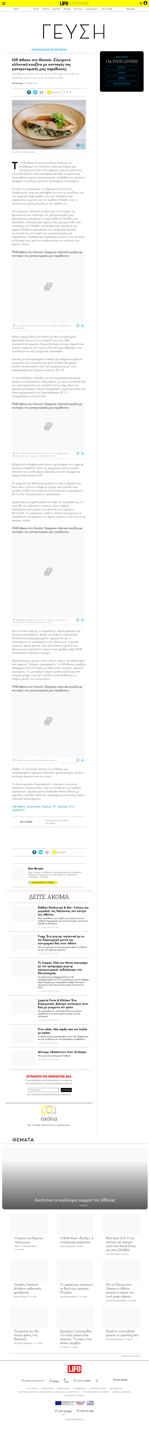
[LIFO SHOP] (120, 1380)
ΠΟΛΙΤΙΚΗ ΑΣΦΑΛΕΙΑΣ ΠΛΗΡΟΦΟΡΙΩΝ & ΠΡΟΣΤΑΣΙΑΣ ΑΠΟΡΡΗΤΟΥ (48, 1392)
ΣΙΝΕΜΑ (45, 9)
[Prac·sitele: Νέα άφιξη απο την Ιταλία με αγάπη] (24, 1035)
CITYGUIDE (79, 3)
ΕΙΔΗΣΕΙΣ (122, 67)
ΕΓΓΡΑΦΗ (66, 1090)
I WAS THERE (106, 9)
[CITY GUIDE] (83, 1380)
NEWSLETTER (63, 1388)
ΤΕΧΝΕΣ (67, 9)
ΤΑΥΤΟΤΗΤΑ (32, 1388)
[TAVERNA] (102, 1380)
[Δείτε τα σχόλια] (49, 93)
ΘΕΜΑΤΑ (121, 73)
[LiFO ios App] (85, 1412)
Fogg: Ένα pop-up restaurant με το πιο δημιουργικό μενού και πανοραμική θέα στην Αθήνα (61, 939)
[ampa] (54, 1380)
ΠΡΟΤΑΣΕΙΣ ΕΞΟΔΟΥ (122, 84)
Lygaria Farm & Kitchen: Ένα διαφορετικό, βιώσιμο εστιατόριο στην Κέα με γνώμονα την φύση (63, 1003)
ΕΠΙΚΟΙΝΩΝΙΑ (47, 1388)
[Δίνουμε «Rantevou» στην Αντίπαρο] (24, 1058)
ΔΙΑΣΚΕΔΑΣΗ (91, 9)
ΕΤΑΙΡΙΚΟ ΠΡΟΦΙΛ (98, 1388)
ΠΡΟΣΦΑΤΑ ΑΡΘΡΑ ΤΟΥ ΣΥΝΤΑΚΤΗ (43, 883)
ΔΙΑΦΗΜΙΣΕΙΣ (79, 1388)
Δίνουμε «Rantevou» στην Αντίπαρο (62, 1052)
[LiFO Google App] (63, 1412)
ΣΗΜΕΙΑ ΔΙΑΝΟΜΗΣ (122, 1392)
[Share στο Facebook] (78, 145)
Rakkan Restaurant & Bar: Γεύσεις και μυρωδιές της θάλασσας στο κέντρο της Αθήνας (63, 911)
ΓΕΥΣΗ (36, 9)
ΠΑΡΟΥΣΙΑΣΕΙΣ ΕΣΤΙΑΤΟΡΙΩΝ (49, 49)
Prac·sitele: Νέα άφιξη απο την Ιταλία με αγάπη (62, 1031)
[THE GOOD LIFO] (66, 1380)
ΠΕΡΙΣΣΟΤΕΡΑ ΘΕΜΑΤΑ (130, 1356)
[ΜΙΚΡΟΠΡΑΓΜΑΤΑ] (33, 1380)
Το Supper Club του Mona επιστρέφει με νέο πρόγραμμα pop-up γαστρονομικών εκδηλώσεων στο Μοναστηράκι (63, 968)
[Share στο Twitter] (82, 145)
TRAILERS (130, 9)
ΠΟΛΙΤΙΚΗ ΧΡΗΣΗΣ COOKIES (96, 1392)
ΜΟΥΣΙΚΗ (78, 9)
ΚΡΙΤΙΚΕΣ (122, 78)
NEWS (16, 9)
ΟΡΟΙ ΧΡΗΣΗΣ (32, 1094)
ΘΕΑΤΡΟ (56, 9)
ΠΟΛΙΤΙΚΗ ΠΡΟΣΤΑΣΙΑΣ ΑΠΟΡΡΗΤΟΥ (56, 1094)
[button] (4, 3)
